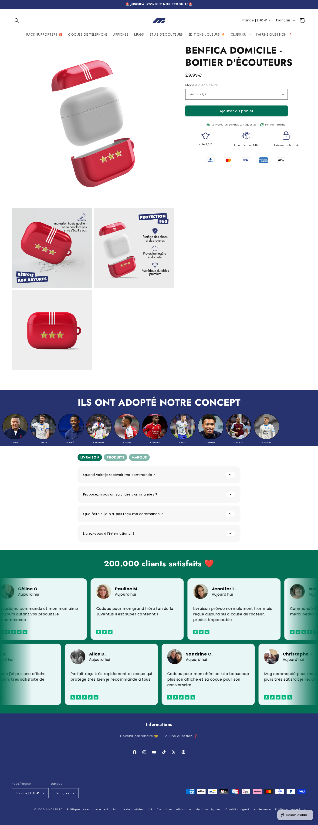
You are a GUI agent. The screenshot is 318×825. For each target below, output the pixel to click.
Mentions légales (208, 809)
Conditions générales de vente (248, 809)
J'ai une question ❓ (180, 736)
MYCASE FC (54, 809)
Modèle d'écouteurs (201, 85)
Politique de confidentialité (132, 809)
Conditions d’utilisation (174, 809)
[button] (17, 20)
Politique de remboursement (87, 809)
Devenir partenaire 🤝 (139, 736)
